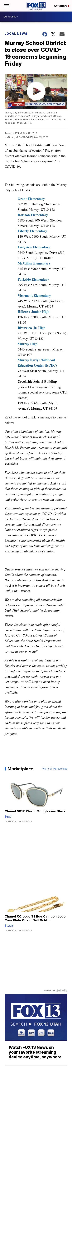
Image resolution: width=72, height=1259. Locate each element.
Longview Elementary (34, 247)
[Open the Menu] (6, 6)
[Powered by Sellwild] (61, 990)
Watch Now (61, 6)
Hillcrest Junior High (33, 311)
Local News (16, 34)
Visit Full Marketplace (54, 768)
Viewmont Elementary (34, 295)
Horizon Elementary (33, 214)
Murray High (27, 343)
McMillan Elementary (34, 263)
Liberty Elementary (32, 230)
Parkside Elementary (33, 279)
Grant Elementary (31, 198)
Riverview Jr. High (32, 327)
